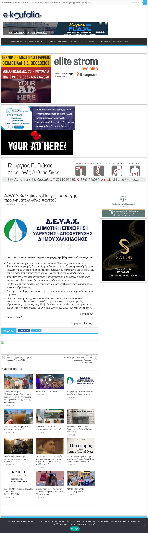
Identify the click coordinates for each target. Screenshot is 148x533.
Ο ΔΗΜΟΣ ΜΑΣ (17, 41)
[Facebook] (120, 2)
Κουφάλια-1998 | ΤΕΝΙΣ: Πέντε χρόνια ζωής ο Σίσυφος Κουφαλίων (80, 429)
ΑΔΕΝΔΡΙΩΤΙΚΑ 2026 (46, 391)
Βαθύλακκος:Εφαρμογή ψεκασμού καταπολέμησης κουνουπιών (16, 459)
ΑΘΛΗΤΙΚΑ (62, 41)
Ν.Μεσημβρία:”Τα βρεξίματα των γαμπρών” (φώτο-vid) (21, 357)
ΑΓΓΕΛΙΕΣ (89, 41)
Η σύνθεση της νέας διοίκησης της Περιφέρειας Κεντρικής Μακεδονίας (77, 358)
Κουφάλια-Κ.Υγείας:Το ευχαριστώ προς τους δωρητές (49, 427)
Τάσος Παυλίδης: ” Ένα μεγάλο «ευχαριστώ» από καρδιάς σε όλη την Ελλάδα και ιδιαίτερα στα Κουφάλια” (49, 460)
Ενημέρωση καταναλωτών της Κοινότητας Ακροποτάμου (80, 393)
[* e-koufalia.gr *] (23, 14)
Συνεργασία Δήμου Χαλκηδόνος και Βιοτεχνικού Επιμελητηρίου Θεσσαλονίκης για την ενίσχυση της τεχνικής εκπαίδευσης (17, 396)
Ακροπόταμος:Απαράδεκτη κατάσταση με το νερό (16, 427)
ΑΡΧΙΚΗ (6, 41)
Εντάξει (74, 528)
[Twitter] (122, 2)
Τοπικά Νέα (49, 205)
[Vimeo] (128, 2)
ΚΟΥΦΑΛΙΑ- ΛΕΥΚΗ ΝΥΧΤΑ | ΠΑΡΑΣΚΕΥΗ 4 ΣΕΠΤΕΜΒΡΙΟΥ (18, 491)
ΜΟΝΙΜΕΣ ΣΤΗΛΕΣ (121, 41)
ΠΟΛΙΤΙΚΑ (49, 41)
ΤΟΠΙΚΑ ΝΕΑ (34, 41)
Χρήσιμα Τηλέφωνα (52, 3)
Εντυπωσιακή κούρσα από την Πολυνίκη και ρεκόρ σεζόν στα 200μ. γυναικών (49, 491)
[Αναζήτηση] (145, 2)
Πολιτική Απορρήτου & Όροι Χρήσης (77, 3)
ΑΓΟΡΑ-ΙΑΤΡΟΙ (103, 41)
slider (22, 205)
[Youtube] (125, 2)
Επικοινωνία (37, 3)
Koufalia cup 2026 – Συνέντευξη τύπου (76, 490)
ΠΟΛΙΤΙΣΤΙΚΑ (76, 41)
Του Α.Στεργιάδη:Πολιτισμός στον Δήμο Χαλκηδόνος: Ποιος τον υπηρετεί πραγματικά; (81, 459)
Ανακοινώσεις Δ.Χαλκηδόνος (34, 205)
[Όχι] (144, 525)
